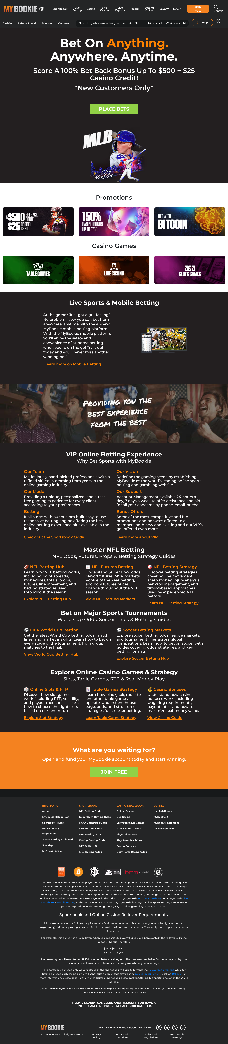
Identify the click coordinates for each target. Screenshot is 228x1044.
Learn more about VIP (137, 537)
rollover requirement (161, 969)
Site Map (47, 845)
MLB (81, 23)
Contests (64, 23)
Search (218, 10)
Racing (134, 8)
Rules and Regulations (151, 1036)
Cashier (7, 23)
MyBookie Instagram (166, 822)
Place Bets (114, 109)
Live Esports (120, 9)
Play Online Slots (127, 834)
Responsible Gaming (177, 1036)
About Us (47, 811)
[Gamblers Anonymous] (112, 870)
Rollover (177, 973)
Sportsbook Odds (67, 537)
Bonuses (47, 23)
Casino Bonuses (126, 846)
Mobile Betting (66, 902)
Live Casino (104, 9)
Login (177, 8)
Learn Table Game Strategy (111, 717)
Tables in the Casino (129, 828)
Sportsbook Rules (53, 822)
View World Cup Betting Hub (51, 654)
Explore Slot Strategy (43, 717)
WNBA (126, 23)
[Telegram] (167, 1027)
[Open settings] (217, 21)
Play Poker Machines (129, 840)
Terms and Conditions (121, 1036)
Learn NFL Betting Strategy (173, 603)
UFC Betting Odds (90, 846)
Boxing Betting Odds (92, 840)
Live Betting (77, 9)
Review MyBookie (164, 828)
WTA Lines (173, 23)
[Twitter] (175, 1027)
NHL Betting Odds (90, 834)
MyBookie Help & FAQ (55, 816)
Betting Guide (149, 9)
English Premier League (103, 23)
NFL (137, 23)
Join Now (197, 8)
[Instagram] (159, 1027)
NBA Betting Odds (90, 828)
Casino (91, 8)
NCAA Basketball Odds (93, 822)
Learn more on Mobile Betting (73, 364)
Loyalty (164, 8)
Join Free (114, 772)
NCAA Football (153, 23)
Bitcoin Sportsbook (149, 898)
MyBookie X (161, 816)
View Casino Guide (164, 717)
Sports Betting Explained (57, 839)
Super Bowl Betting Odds (95, 816)
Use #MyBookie (163, 811)
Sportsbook (60, 8)
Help (204, 22)
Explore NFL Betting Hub (47, 599)
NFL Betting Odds (90, 811)
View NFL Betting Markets (110, 599)
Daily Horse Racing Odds (132, 851)
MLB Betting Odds (90, 851)
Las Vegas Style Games (130, 822)
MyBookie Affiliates (53, 851)
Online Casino (125, 811)
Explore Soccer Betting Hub (143, 658)
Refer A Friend (27, 23)
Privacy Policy (96, 1036)
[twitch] (183, 1027)
